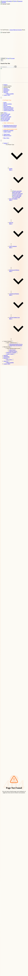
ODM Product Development (9, 126)
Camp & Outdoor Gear (8, 110)
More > (5, 112)
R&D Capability (10, 93)
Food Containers (7, 106)
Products (5, 84)
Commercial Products (8, 109)
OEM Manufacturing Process (10, 125)
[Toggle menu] (1, 97)
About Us (5, 92)
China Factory (6, 134)
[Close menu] (1, 140)
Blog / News (6, 138)
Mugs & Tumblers (7, 103)
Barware (5, 105)
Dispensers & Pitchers (8, 107)
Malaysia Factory (7, 135)
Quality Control (7, 131)
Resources (5, 91)
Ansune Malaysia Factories (15, 29)
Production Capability (8, 130)
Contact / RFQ (6, 95)
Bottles (5, 102)
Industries (5, 88)
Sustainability (6, 89)
